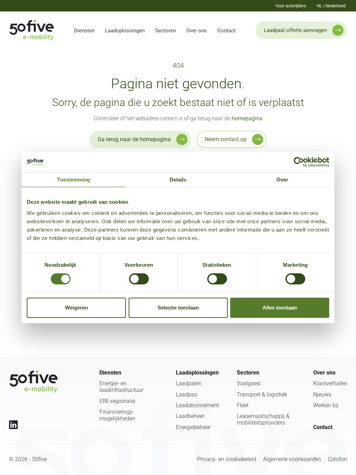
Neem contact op (225, 139)
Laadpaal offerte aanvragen (295, 30)
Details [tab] (178, 180)
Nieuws (322, 394)
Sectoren (165, 30)
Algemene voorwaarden (292, 459)
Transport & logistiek (262, 394)
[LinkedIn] (13, 424)
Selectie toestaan (178, 308)
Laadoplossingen (125, 30)
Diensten (84, 30)
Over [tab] (282, 180)
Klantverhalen (330, 383)
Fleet (243, 405)
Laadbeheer (190, 416)
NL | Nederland (331, 5)
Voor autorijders (290, 5)
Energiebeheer (193, 427)
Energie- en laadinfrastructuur (121, 386)
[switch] (139, 278)
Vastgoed (248, 383)
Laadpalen (189, 383)
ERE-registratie (117, 401)
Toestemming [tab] (73, 180)
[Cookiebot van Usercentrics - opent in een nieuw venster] (298, 162)
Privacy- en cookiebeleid (226, 459)
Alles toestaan (279, 308)
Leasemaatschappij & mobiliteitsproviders (263, 419)
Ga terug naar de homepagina (134, 139)
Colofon (337, 459)
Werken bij (326, 405)
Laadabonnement (197, 405)
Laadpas (186, 394)
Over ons (196, 30)
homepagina (247, 118)
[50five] (33, 381)
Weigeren (76, 308)
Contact (226, 30)
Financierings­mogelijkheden (117, 415)
